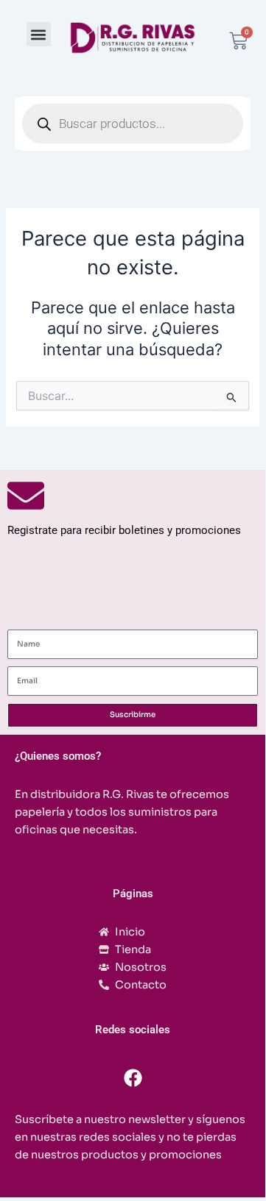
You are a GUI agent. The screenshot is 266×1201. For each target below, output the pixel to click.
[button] (39, 34)
